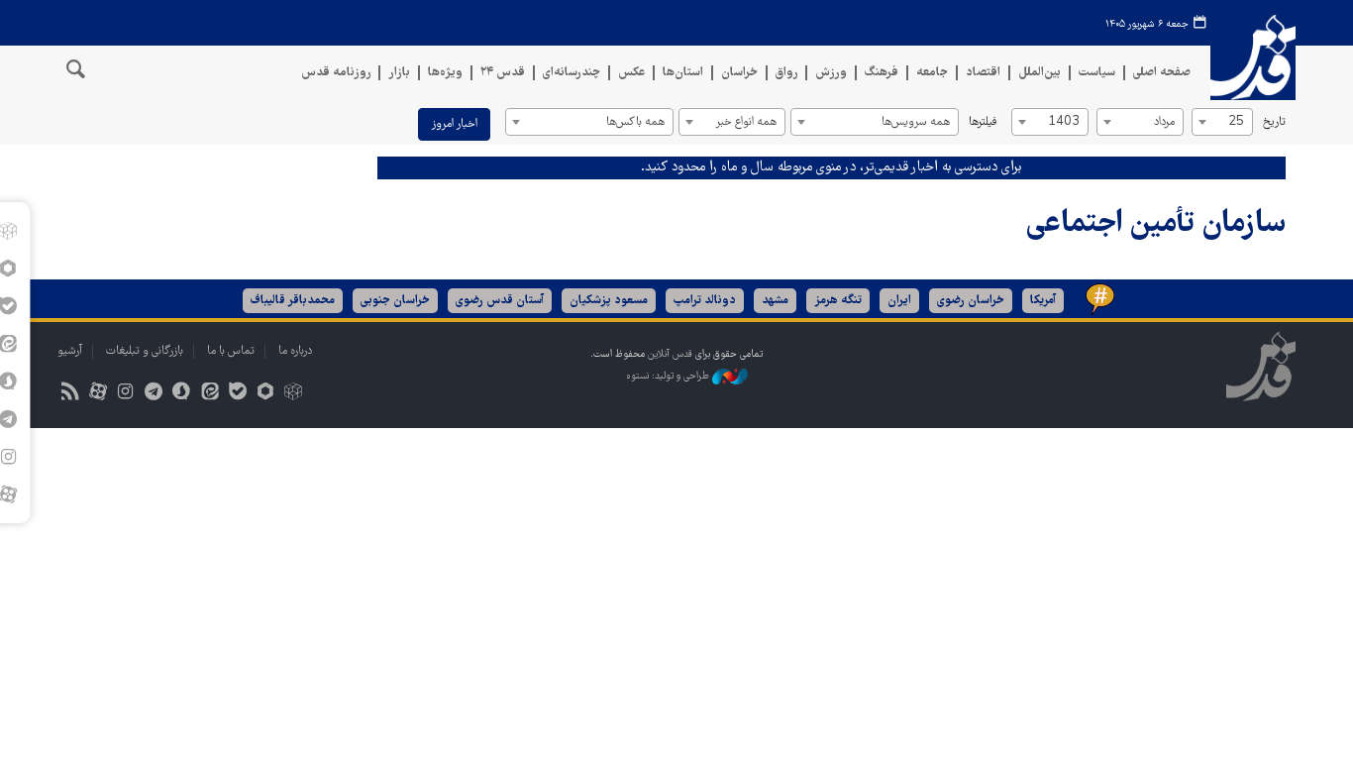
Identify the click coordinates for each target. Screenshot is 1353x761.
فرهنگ (881, 72)
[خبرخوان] (69, 393)
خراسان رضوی (970, 300)
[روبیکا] (293, 393)
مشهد (775, 300)
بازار (399, 72)
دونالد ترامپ (705, 300)
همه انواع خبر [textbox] (746, 122)
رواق (786, 72)
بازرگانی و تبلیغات (144, 351)
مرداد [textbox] (1164, 122)
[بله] (237, 393)
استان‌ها (683, 72)
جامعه (932, 72)
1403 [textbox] (1064, 122)
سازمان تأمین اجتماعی (1156, 224)
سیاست (1097, 72)
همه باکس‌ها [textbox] (635, 122)
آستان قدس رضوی (500, 300)
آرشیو (69, 351)
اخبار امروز (454, 124)
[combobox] (1222, 122)
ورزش (831, 72)
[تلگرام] (154, 393)
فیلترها (982, 122)
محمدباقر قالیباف (293, 300)
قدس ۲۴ (502, 72)
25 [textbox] (1236, 122)
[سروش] (181, 393)
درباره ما (295, 351)
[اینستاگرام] (125, 393)
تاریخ (1274, 122)
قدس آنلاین (1253, 58)
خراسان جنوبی (395, 300)
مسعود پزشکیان (609, 300)
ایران (899, 300)
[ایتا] (209, 393)
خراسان (739, 72)
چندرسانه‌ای (571, 72)
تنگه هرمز (838, 300)
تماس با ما (231, 351)
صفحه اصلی (1162, 72)
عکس (631, 72)
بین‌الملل (1039, 72)
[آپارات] (97, 393)
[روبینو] (265, 393)
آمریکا (1043, 300)
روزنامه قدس (335, 72)
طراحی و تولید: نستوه (669, 376)
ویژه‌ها (445, 72)
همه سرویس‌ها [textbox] (916, 122)
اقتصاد (983, 72)
